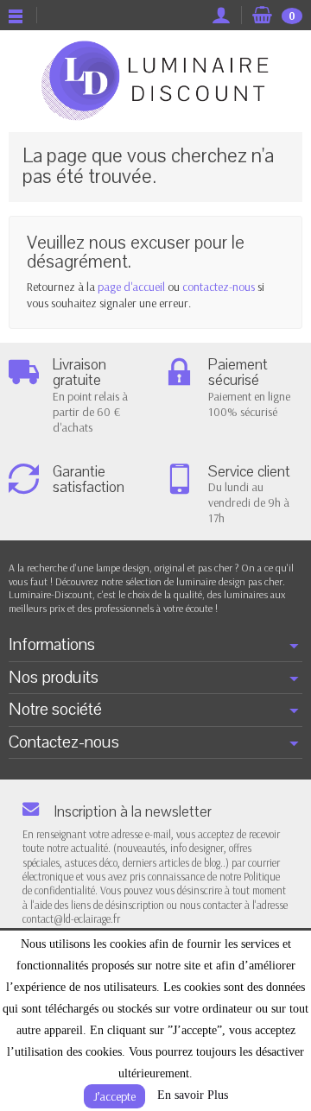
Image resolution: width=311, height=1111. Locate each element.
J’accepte (114, 1096)
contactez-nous (218, 286)
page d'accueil (131, 286)
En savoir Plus (192, 1095)
